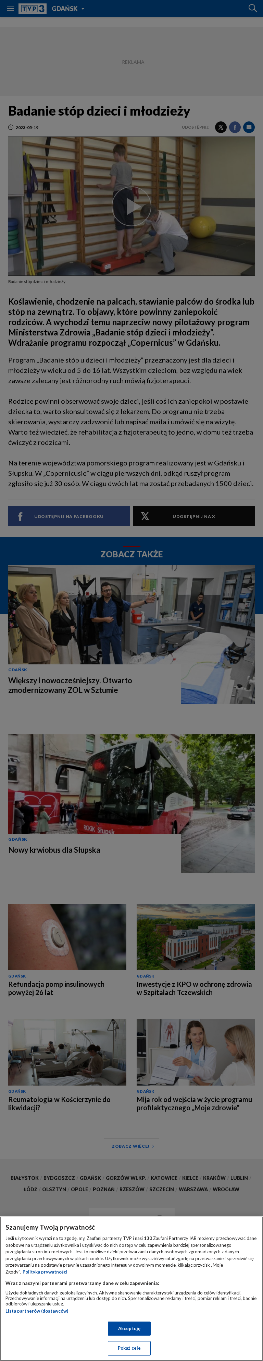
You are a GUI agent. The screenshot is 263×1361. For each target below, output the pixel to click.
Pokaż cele (129, 1348)
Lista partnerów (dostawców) (36, 1311)
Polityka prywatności (45, 1272)
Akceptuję (129, 1328)
